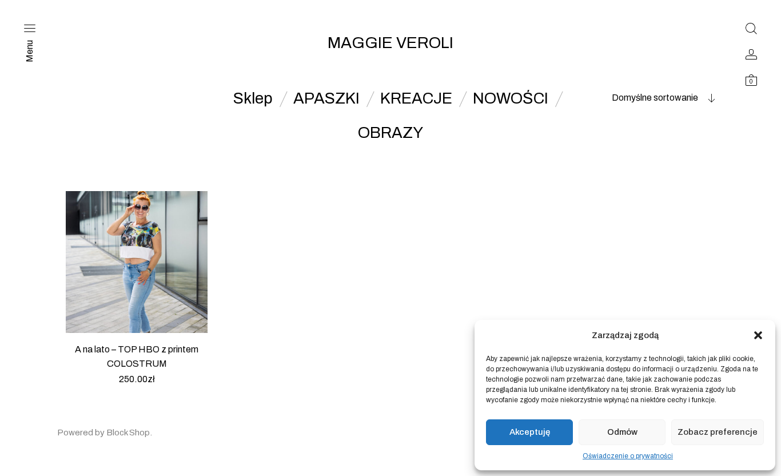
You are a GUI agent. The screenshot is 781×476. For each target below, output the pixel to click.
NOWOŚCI (510, 98)
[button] (758, 335)
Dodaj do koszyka (137, 393)
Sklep (253, 98)
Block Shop (128, 432)
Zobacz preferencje (718, 432)
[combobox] (643, 98)
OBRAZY (390, 132)
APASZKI (326, 98)
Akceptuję (529, 432)
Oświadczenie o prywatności (628, 456)
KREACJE (416, 98)
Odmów (622, 432)
